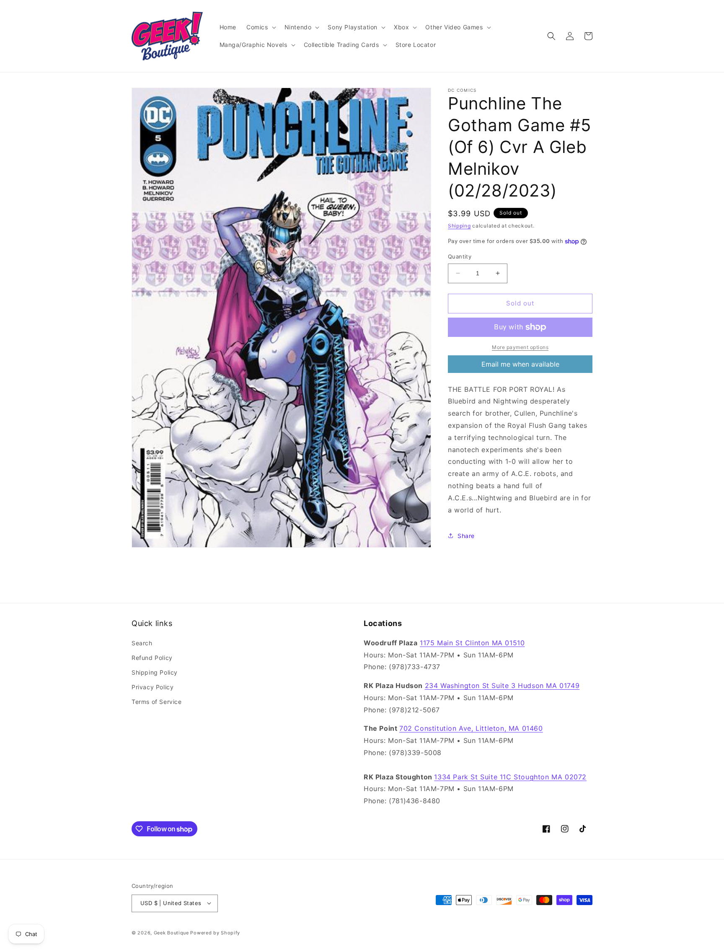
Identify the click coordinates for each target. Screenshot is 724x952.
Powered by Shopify (215, 932)
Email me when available (520, 364)
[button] (260, 27)
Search (142, 642)
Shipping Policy (155, 672)
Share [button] (466, 535)
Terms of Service (157, 701)
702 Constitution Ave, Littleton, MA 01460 (471, 728)
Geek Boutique (171, 932)
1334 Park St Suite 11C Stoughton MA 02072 (510, 776)
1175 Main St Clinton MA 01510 (472, 642)
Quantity (459, 256)
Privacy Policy (152, 687)
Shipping (459, 225)
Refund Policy (152, 657)
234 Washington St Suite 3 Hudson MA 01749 (502, 685)
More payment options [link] (520, 347)
